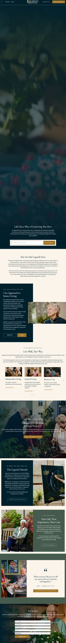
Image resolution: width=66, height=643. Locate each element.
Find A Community (49, 242)
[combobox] (27, 243)
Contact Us (46, 2)
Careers (7, 2)
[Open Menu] (1, 6)
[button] (63, 380)
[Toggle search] (1, 2)
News (12, 2)
